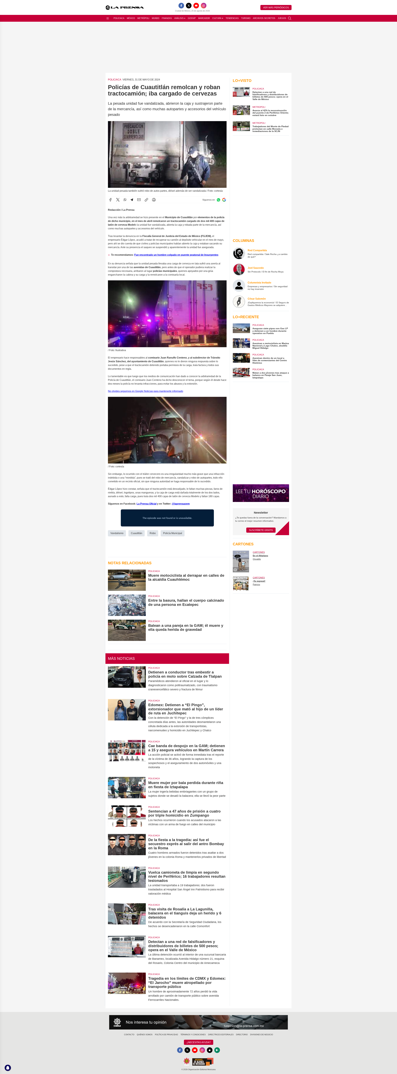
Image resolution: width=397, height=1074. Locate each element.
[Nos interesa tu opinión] (198, 1022)
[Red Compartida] (239, 253)
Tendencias (232, 18)
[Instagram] (203, 5)
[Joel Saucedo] (239, 269)
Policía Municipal (172, 533)
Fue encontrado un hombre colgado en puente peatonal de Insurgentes (176, 255)
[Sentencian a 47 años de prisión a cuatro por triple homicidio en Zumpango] (127, 817)
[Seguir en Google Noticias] (224, 199)
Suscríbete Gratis (261, 530)
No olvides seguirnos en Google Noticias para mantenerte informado (145, 391)
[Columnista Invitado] (239, 285)
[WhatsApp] (125, 199)
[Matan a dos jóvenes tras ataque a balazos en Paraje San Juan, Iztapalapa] (241, 373)
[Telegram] (132, 199)
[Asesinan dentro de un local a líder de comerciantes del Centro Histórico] (241, 358)
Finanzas (167, 18)
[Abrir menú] (107, 18)
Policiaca (119, 18)
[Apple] (209, 1050)
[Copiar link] (146, 199)
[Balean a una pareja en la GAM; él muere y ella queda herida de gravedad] (127, 630)
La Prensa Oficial (146, 503)
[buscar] (290, 18)
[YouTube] (196, 5)
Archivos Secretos (264, 18)
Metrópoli (143, 18)
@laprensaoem (181, 503)
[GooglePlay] (217, 1050)
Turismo (245, 18)
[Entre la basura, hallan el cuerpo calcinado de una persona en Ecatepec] (127, 605)
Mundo (155, 18)
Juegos (282, 18)
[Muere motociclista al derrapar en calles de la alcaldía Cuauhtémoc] (127, 580)
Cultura (217, 18)
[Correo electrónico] (138, 199)
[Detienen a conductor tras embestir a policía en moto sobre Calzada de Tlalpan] (127, 680)
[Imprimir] (153, 199)
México (131, 18)
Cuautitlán (136, 533)
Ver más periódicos (276, 7)
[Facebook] (181, 5)
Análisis (179, 18)
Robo (153, 533)
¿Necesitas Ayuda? (199, 1042)
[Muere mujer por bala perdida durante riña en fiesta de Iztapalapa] (127, 789)
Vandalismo (116, 533)
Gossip (192, 18)
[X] (189, 5)
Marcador (204, 18)
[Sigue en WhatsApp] (218, 199)
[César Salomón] (239, 302)
